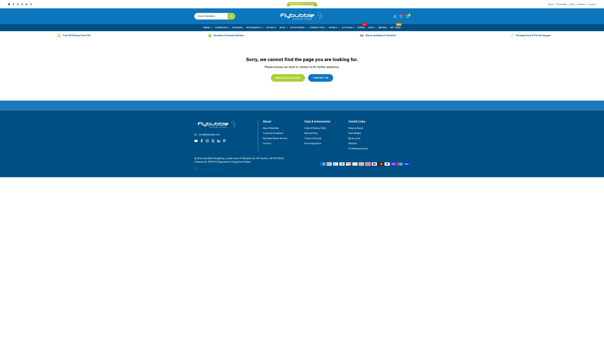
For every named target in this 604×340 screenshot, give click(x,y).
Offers (361, 26)
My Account (354, 138)
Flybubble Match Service (275, 138)
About (551, 4)
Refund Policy (311, 133)
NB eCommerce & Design (209, 169)
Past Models (354, 133)
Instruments (254, 27)
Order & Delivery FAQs (315, 128)
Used (371, 27)
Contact (267, 143)
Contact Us (320, 77)
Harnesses (221, 27)
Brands (382, 27)
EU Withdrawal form (358, 148)
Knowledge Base (312, 143)
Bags (282, 27)
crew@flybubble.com (209, 134)
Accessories (297, 27)
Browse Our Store (288, 77)
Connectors (316, 27)
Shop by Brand (355, 128)
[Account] (395, 16)
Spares (333, 27)
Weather (581, 4)
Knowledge (562, 4)
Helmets (271, 27)
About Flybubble (271, 128)
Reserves (237, 27)
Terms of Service (313, 138)
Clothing (347, 27)
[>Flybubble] (302, 16)
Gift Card (395, 26)
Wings (206, 27)
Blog (572, 4)
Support (592, 4)
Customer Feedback (273, 133)
